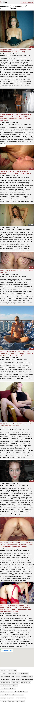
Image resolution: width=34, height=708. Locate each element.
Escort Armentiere (18, 695)
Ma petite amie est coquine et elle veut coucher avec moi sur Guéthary (15, 51)
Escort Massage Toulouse (7, 679)
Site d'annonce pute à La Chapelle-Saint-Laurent (14, 692)
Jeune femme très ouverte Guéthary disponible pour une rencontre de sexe (15, 172)
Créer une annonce (27, 2)
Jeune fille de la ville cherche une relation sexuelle (16, 271)
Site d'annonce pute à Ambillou (24, 676)
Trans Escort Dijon (20, 698)
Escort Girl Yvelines (6, 695)
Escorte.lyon (4, 670)
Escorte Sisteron (5, 682)
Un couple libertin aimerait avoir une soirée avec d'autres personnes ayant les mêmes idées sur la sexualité (16, 353)
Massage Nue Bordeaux (7, 698)
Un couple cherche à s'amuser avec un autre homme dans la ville (15, 425)
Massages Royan (26, 682)
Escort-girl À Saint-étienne (16, 701)
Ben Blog (3, 2)
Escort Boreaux (15, 682)
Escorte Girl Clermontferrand (24, 679)
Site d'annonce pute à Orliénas (9, 686)
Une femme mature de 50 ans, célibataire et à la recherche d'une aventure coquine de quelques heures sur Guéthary (16, 545)
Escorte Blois (12, 670)
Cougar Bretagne (23, 673)
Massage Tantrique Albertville (8, 673)
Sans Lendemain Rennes (7, 676)
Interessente (4, 701)
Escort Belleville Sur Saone (8, 689)
